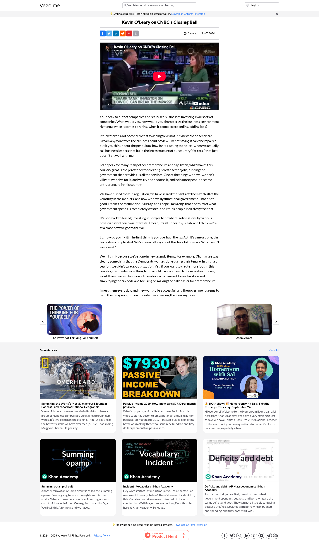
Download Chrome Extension (188, 13)
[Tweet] (109, 33)
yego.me (50, 5)
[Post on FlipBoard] (129, 33)
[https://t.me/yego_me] (269, 536)
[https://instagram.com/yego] (239, 536)
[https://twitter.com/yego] (232, 536)
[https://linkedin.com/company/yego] (247, 536)
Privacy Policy (101, 535)
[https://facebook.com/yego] (224, 536)
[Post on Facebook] (103, 33)
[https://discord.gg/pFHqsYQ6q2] (276, 536)
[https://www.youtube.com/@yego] (261, 536)
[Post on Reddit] (123, 33)
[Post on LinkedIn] (116, 33)
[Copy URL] (136, 33)
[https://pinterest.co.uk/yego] (254, 536)
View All (274, 350)
